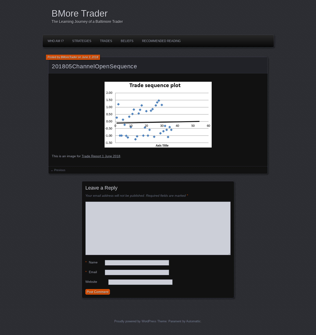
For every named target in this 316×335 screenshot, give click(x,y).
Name (91, 262)
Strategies (81, 41)
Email (91, 272)
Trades (106, 41)
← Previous (58, 170)
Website (91, 282)
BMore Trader (80, 13)
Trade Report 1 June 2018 (101, 156)
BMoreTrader (69, 57)
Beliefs (127, 41)
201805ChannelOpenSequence (94, 66)
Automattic (193, 321)
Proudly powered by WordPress (135, 321)
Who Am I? (56, 41)
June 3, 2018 (90, 57)
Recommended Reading (161, 41)
